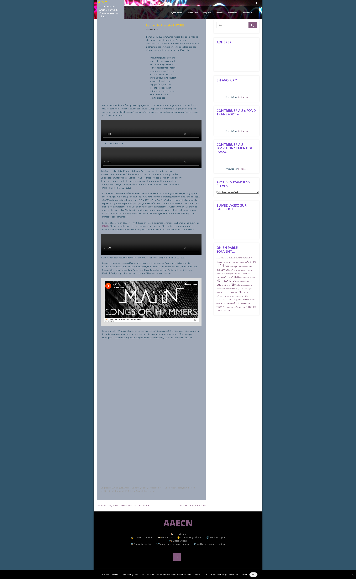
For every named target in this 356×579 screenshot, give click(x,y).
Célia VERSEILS (248, 270)
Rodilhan (239, 303)
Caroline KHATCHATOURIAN (238, 262)
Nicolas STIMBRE (240, 296)
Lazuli (186, 487)
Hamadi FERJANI (249, 277)
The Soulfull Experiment (143, 491)
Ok (253, 575)
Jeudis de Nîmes (228, 284)
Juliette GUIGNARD (246, 285)
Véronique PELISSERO (246, 307)
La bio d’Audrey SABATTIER (193, 505)
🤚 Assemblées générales (189, 537)
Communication (248, 13)
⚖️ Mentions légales (216, 537)
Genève (241, 277)
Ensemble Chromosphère (241, 273)
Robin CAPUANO (227, 303)
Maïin (192, 487)
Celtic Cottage (231, 266)
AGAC (222, 258)
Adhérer (149, 537)
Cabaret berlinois (223, 262)
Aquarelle (228, 258)
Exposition (221, 277)
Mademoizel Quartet (235, 288)
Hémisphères (226, 280)
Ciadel (144, 487)
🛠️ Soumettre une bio (141, 544)
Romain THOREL (123, 491)
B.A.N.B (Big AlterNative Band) (126, 487)
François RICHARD (232, 277)
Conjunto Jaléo (238, 270)
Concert (229, 269)
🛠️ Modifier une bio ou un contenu (209, 544)
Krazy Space (176, 487)
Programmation (176, 13)
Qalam (218, 304)
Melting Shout (107, 491)
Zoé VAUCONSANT (224, 310)
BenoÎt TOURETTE (236, 258)
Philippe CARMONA (241, 299)
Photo (252, 299)
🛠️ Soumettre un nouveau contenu (172, 544)
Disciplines (207, 13)
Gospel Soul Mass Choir (159, 487)
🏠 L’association (178, 534)
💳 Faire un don (165, 537)
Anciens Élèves (192, 13)
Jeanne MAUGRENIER (243, 281)
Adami (219, 258)
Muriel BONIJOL (229, 296)
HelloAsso (243, 97)
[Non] (352, 574)
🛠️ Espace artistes (178, 540)
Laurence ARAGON (222, 289)
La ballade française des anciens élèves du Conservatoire (123, 505)
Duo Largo (229, 274)
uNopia (233, 307)
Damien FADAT (221, 274)
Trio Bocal (227, 307)
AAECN (102, 2)
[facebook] (256, 3)
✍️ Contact (135, 537)
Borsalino (247, 257)
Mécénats (219, 13)
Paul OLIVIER (228, 300)
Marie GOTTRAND (227, 292)
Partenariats (232, 13)
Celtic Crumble (242, 266)
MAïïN (105, 226)
